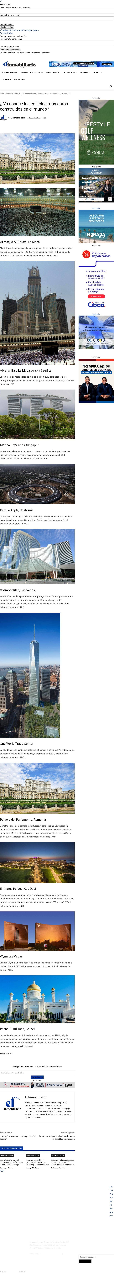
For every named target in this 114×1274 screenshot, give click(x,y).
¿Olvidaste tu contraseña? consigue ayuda (19, 30)
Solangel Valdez (6, 1168)
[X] (110, 56)
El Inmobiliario (18, 117)
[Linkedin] (106, 56)
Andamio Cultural (13, 94)
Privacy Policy (6, 33)
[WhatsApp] (37, 126)
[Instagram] (102, 56)
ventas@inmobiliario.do (52, 1254)
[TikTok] (3, 1249)
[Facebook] (99, 56)
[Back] (1, 1)
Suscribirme (37, 1077)
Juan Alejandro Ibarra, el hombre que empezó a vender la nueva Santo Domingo (11, 1162)
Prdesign (29, 1271)
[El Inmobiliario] (4, 117)
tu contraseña (6, 24)
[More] (44, 126)
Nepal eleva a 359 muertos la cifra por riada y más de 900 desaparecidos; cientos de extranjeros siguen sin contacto (18, 1190)
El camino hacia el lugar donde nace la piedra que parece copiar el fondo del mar (37, 1162)
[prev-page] (1, 1171)
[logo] (19, 64)
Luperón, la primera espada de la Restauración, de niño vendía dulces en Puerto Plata (62, 1162)
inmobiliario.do (12, 1271)
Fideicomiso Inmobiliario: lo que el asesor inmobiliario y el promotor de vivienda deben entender (57, 1190)
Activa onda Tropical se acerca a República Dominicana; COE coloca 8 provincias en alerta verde (57, 1205)
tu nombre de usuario (9, 15)
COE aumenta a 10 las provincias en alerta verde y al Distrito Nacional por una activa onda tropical (57, 1220)
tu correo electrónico (9, 46)
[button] (110, 86)
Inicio (2, 94)
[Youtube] (18, 1249)
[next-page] (3, 1171)
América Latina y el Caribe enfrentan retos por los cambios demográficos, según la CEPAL (18, 1220)
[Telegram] (24, 126)
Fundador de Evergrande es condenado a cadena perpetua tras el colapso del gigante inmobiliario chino (18, 1205)
